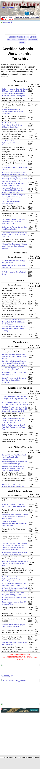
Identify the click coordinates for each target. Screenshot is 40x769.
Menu (3, 19)
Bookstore (19, 17)
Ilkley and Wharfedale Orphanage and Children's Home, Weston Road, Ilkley (15, 563)
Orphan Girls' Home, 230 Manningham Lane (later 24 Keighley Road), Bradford (14, 523)
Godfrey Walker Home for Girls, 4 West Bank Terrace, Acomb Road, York (13, 427)
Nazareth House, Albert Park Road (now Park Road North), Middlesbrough (14, 457)
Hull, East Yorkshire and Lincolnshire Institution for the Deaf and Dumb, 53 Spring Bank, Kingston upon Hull (14, 409)
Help (3, 17)
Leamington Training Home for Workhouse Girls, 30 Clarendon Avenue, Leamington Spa (12, 183)
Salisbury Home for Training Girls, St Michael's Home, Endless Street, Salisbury (14, 329)
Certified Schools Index (18, 37)
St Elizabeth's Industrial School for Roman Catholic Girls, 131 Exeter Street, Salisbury (13, 322)
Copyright (35, 17)
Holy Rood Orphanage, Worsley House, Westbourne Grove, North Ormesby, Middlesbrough (13, 468)
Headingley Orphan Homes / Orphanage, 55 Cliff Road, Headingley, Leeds (11, 579)
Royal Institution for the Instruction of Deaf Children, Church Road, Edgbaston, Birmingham (14, 125)
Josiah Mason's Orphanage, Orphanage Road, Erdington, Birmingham (11, 143)
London (33, 37)
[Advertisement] (20, 28)
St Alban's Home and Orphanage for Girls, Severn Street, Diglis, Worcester (14, 380)
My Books (9, 17)
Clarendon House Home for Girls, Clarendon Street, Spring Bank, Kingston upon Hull (13, 420)
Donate (27, 17)
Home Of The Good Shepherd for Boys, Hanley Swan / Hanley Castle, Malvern (14, 356)
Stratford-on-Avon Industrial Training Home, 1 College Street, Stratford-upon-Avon (14, 235)
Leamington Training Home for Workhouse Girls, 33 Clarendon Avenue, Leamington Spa (12, 190)
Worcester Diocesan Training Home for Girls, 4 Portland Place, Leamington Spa (14, 197)
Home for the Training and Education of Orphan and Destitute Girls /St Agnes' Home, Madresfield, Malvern (14, 363)
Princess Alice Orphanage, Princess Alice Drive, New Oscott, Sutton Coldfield (14, 246)
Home (10, 19)
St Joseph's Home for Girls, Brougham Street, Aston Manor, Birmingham (12, 111)
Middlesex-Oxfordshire (17, 40)
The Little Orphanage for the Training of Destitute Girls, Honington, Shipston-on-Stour (14, 221)
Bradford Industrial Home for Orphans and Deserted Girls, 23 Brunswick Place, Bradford (15, 517)
